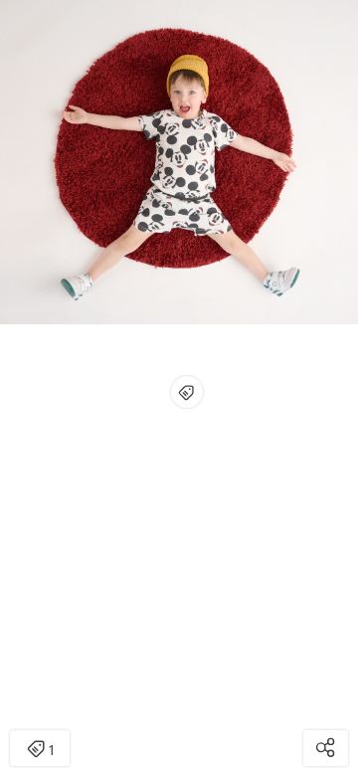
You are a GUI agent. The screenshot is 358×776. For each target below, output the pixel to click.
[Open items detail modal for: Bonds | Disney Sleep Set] (187, 392)
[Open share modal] (325, 748)
